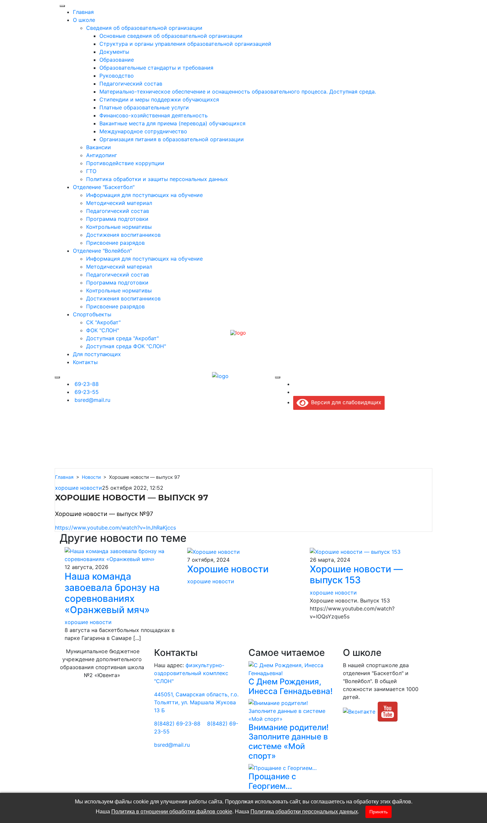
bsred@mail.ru (172, 744)
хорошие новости (78, 487)
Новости (91, 477)
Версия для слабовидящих (344, 402)
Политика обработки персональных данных (304, 811)
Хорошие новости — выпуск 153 (356, 574)
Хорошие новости (228, 569)
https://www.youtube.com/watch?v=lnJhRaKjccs (115, 527)
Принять (378, 811)
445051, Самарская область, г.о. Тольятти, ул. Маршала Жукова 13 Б (196, 702)
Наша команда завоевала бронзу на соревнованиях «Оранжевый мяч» (112, 593)
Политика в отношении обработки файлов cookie (171, 811)
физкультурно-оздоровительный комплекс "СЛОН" (191, 673)
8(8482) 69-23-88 (177, 723)
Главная (64, 477)
